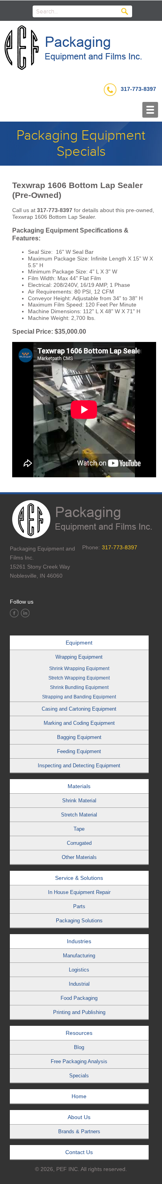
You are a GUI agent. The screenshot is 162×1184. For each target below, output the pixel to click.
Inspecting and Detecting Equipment (79, 765)
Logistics (79, 970)
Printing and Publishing (79, 1012)
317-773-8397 (138, 89)
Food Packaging (79, 998)
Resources (79, 1033)
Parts (79, 906)
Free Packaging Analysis (79, 1061)
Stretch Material (79, 815)
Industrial (79, 984)
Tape (79, 829)
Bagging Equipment (79, 737)
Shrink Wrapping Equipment (79, 668)
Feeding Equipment (79, 751)
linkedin (25, 613)
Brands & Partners (79, 1131)
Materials (79, 786)
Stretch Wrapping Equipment (79, 678)
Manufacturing (79, 956)
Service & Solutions (79, 878)
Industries (79, 941)
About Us (79, 1117)
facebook (14, 613)
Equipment (79, 642)
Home (79, 1096)
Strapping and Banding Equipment (79, 697)
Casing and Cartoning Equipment (79, 709)
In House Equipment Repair (79, 892)
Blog (79, 1047)
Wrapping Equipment (79, 657)
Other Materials (79, 857)
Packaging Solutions (79, 921)
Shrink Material (79, 800)
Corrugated (79, 843)
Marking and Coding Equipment (79, 723)
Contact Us (79, 1152)
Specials (79, 1076)
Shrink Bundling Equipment (79, 687)
